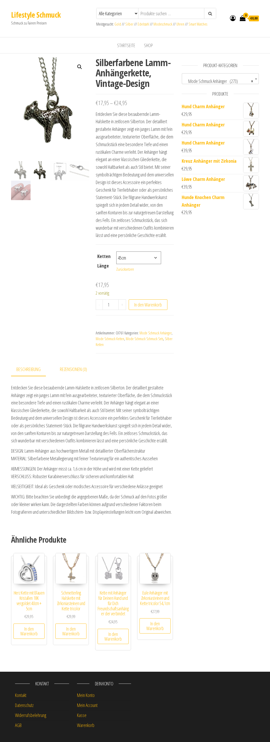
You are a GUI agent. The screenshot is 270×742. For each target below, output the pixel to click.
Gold (118, 24)
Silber (129, 24)
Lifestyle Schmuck (36, 15)
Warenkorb (85, 725)
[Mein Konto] (233, 18)
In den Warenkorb (148, 304)
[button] (79, 67)
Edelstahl (143, 24)
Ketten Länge (103, 261)
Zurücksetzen (125, 269)
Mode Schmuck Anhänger (155, 332)
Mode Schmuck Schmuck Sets (144, 338)
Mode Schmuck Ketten (110, 338)
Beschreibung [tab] (28, 369)
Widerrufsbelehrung (30, 715)
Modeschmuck (162, 24)
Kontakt (20, 695)
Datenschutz (24, 705)
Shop (148, 45)
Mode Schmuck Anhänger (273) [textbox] (218, 81)
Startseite (126, 45)
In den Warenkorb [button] (29, 631)
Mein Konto (86, 695)
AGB (18, 725)
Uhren (180, 24)
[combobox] (220, 78)
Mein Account (87, 705)
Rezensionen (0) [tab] (73, 369)
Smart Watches (198, 24)
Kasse (81, 715)
